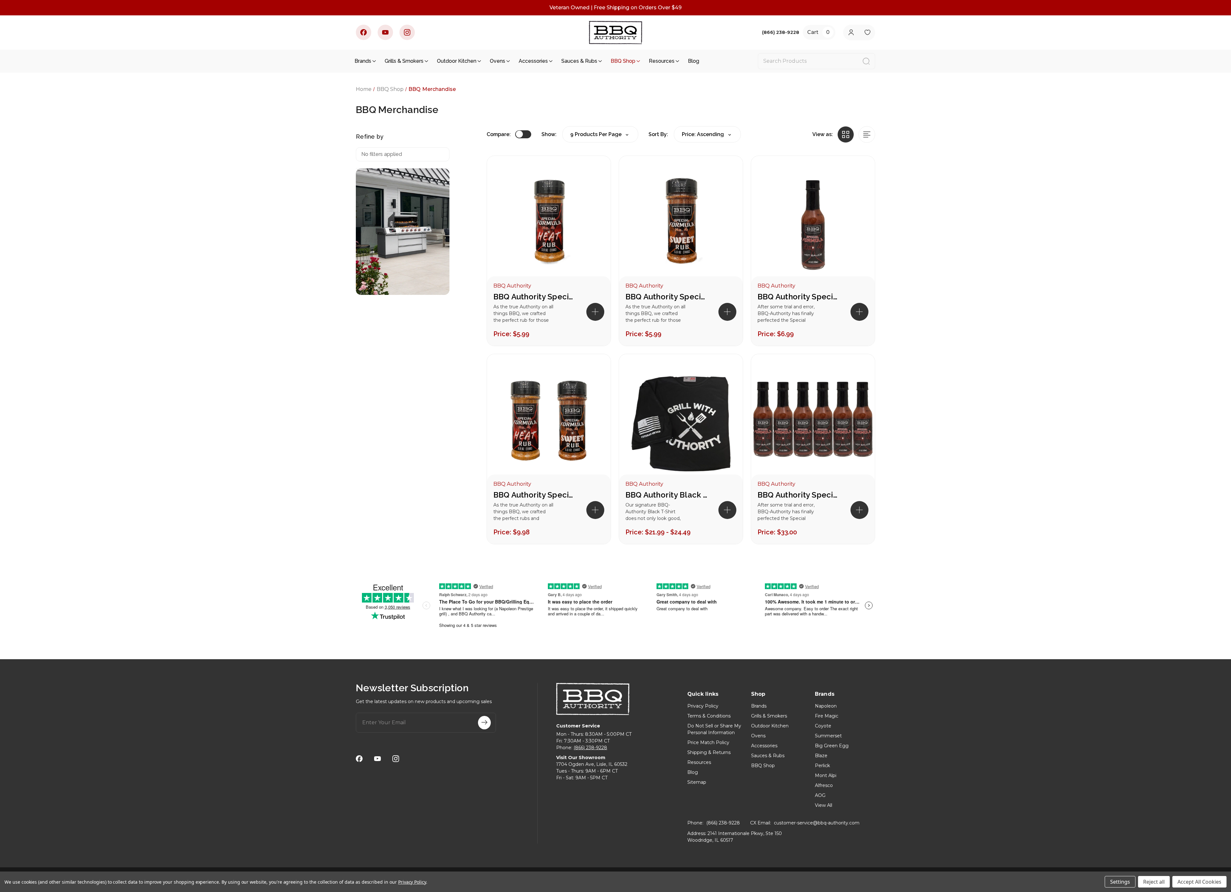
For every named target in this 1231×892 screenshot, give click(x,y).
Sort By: (658, 134)
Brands (363, 61)
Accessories (533, 61)
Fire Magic (826, 716)
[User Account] (851, 32)
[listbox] (707, 134)
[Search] (866, 61)
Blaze (821, 755)
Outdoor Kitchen (456, 61)
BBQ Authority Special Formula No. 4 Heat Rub (535, 296)
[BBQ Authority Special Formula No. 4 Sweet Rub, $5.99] (681, 222)
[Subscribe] (484, 722)
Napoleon (826, 706)
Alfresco (824, 785)
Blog (693, 61)
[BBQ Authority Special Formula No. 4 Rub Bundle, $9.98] (549, 420)
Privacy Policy (702, 706)
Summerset (828, 736)
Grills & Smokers (404, 61)
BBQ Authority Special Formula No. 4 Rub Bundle (535, 494)
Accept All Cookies (1199, 881)
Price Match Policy (708, 742)
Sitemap (696, 782)
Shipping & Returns (709, 752)
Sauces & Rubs (579, 61)
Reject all (1154, 881)
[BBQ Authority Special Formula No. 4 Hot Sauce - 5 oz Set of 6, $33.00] (813, 420)
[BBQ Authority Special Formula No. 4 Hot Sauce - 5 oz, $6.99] (813, 222)
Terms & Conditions (709, 716)
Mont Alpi (825, 775)
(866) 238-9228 (590, 747)
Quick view (595, 172)
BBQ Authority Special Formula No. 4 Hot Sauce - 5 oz (799, 296)
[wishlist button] (867, 32)
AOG (820, 795)
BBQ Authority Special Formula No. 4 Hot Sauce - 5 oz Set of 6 (799, 494)
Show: (549, 134)
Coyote (823, 726)
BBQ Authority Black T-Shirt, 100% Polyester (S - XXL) (667, 494)
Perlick (822, 765)
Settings (1120, 881)
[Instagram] (407, 32)
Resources (661, 61)
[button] (595, 312)
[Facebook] (363, 32)
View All (823, 805)
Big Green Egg (832, 746)
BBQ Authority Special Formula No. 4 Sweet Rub (667, 296)
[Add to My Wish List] (595, 192)
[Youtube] (385, 32)
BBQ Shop (623, 61)
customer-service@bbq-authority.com (816, 823)
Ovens (497, 61)
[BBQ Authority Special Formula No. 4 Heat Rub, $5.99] (549, 222)
